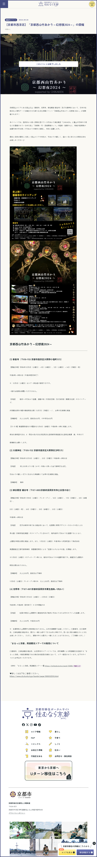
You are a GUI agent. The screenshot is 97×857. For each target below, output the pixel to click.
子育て (57, 737)
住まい (57, 750)
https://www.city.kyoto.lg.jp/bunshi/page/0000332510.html (34, 676)
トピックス (35, 743)
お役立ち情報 (36, 750)
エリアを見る (67, 852)
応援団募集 (92, 4)
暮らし (8, 29)
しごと (57, 743)
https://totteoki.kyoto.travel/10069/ (59, 666)
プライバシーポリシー (17, 813)
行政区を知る (36, 756)
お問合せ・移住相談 (63, 756)
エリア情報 (35, 731)
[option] (15, 830)
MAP (33, 737)
